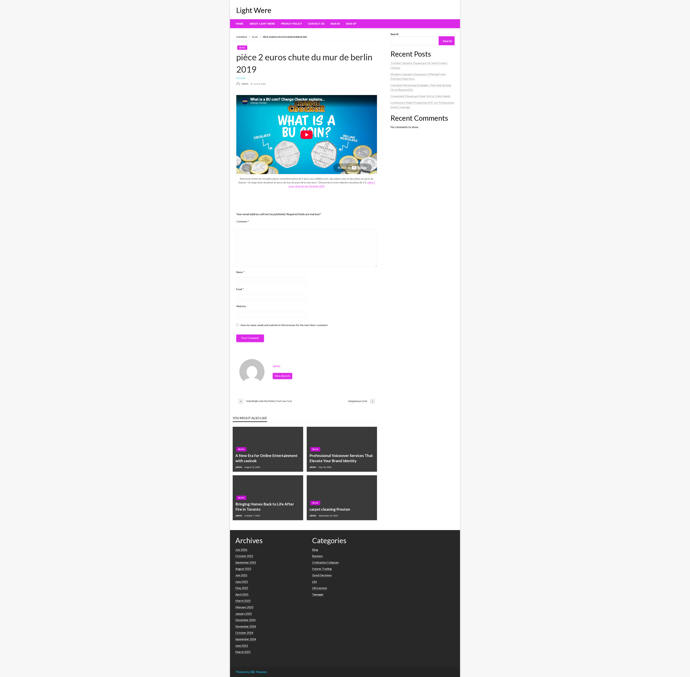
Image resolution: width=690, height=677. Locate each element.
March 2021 (243, 651)
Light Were (253, 10)
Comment (242, 221)
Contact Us (316, 23)
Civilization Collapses (325, 562)
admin (245, 83)
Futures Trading (322, 568)
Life (314, 581)
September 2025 (245, 562)
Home (239, 23)
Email (240, 289)
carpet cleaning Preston (329, 509)
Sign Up (351, 23)
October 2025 (244, 556)
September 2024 (245, 639)
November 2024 (245, 626)
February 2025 (244, 607)
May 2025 (241, 588)
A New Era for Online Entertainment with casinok (266, 458)
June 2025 (241, 581)
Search (394, 34)
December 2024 (245, 619)
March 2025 (243, 600)
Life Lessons (319, 588)
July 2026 (241, 549)
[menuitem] (239, 23)
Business (317, 556)
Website (241, 306)
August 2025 (243, 568)
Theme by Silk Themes (251, 672)
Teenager (318, 594)
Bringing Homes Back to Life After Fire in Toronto (264, 506)
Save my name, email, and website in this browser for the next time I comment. (284, 325)
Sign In (335, 23)
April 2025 (242, 594)
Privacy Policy (291, 23)
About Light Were (262, 23)
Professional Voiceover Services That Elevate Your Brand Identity (341, 458)
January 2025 (243, 613)
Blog (255, 37)
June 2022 (241, 645)
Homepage (241, 37)
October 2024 (244, 632)
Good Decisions (322, 575)
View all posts (282, 375)
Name (240, 272)
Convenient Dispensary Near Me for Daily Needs (420, 96)
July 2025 (241, 575)
